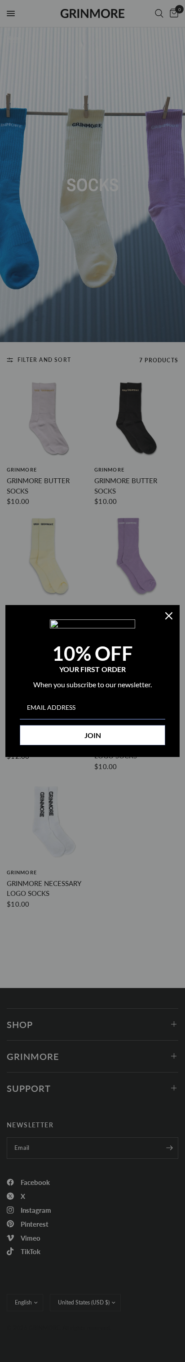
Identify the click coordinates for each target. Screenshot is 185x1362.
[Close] (169, 616)
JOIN (92, 735)
